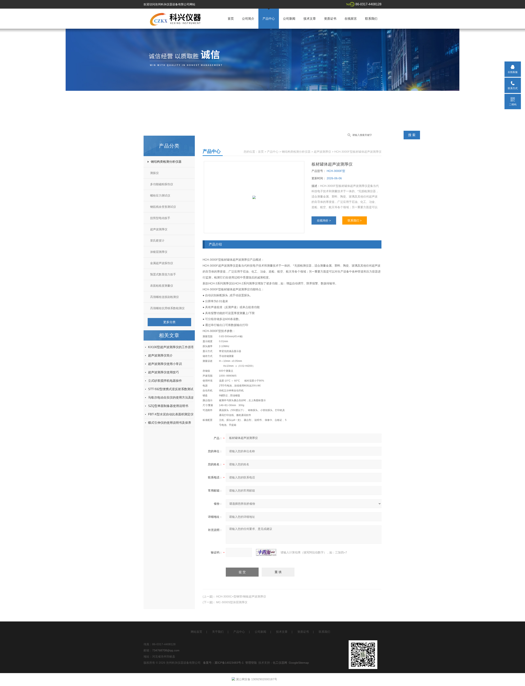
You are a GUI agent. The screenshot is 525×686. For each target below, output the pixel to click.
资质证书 (330, 18)
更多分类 (169, 322)
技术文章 (310, 18)
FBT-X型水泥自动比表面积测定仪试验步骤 (177, 414)
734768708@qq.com (165, 650)
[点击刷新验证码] (266, 552)
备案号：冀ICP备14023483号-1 (223, 662)
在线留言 (351, 18)
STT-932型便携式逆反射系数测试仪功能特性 (178, 389)
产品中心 (268, 18)
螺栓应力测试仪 (160, 195)
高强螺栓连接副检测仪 (164, 297)
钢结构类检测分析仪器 (166, 161)
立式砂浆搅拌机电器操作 (165, 380)
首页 (231, 18)
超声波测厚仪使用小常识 (165, 364)
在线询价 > (324, 220)
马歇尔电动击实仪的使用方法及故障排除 (175, 397)
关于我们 (218, 631)
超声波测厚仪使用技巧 (163, 372)
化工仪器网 (280, 662)
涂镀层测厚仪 (158, 251)
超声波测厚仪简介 (160, 355)
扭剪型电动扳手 (160, 218)
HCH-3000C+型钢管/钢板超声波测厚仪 (241, 596)
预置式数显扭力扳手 (163, 274)
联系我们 (371, 18)
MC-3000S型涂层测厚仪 (231, 602)
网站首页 (196, 631)
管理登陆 (251, 662)
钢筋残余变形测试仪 (163, 206)
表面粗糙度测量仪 (161, 285)
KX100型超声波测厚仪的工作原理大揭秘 (175, 347)
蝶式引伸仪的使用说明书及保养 (169, 422)
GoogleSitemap (299, 662)
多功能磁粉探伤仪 (161, 184)
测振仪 (154, 173)
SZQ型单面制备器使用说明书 (168, 406)
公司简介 (248, 18)
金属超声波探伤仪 (161, 263)
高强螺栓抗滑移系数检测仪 (167, 308)
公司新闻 (289, 18)
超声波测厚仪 (158, 229)
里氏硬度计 (157, 240)
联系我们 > (355, 220)
